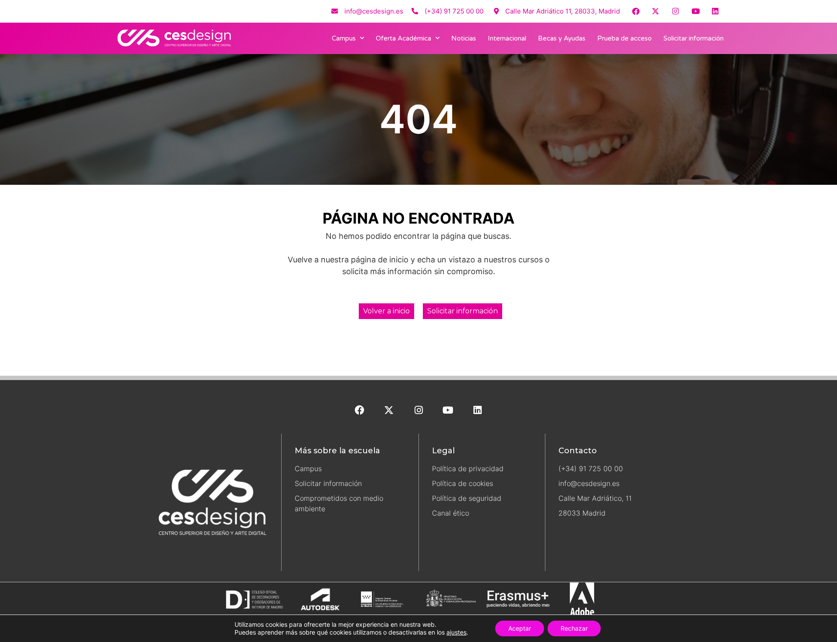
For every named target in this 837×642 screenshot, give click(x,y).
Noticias (463, 38)
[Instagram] (675, 11)
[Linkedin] (715, 11)
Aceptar (519, 628)
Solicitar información (693, 38)
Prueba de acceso (624, 38)
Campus (344, 38)
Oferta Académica (403, 38)
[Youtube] (695, 11)
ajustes (456, 632)
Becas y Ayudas (561, 38)
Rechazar (574, 628)
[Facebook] (636, 11)
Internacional (507, 38)
